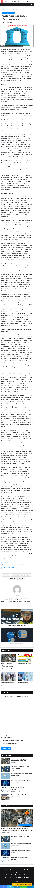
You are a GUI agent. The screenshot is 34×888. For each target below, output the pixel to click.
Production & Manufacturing (14, 9)
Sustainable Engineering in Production (7, 683)
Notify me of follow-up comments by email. (14, 740)
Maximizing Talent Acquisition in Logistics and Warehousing (21, 774)
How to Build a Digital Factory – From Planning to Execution (20, 767)
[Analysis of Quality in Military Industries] (5, 797)
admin (17, 595)
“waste (6, 575)
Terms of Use (14, 874)
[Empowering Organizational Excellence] (5, 783)
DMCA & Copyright (10, 877)
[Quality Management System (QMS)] (25, 658)
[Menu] (2, 5)
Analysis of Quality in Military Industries (20, 795)
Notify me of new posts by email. (11, 743)
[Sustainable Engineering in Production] (8, 676)
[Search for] (32, 5)
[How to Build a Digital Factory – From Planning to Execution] (5, 769)
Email (3, 723)
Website (3, 729)
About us (8, 874)
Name (3, 717)
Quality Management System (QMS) (24, 664)
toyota (21, 578)
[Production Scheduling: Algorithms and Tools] (25, 676)
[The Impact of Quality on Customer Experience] (5, 790)
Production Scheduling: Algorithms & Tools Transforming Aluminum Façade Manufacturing (7, 666)
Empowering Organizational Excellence (20, 781)
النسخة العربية (25, 877)
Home (4, 9)
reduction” (26, 575)
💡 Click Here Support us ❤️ (22, 884)
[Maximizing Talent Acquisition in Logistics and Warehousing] (5, 776)
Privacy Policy (22, 874)
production (16, 575)
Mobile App (18, 877)
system (13, 578)
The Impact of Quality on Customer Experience (19, 788)
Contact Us (29, 874)
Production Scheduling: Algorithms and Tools (23, 683)
